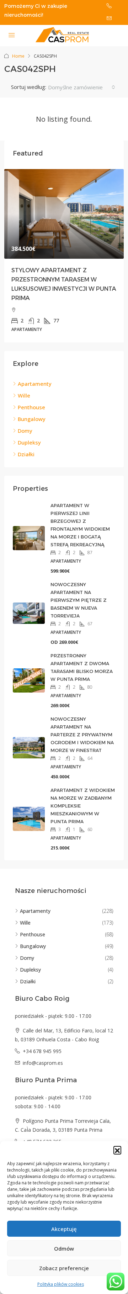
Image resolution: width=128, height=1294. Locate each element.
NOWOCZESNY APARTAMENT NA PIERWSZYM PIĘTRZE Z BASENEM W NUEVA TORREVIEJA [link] (78, 600)
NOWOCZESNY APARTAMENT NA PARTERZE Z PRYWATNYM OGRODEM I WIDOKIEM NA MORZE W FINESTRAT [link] (82, 734)
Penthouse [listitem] (31, 407)
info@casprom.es (43, 1062)
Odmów (64, 1248)
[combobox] (81, 87)
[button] (117, 1149)
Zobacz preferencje (64, 1268)
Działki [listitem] (26, 454)
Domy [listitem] (25, 430)
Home (18, 56)
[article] (64, 255)
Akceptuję (64, 1228)
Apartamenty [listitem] (35, 383)
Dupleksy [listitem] (29, 442)
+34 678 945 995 (42, 1051)
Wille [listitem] (24, 395)
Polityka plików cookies (60, 1284)
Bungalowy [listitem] (32, 418)
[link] (64, 214)
